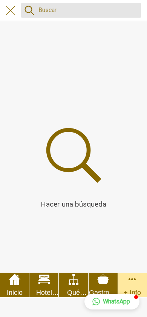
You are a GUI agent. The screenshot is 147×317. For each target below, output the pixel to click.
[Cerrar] (10, 10)
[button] (111, 301)
